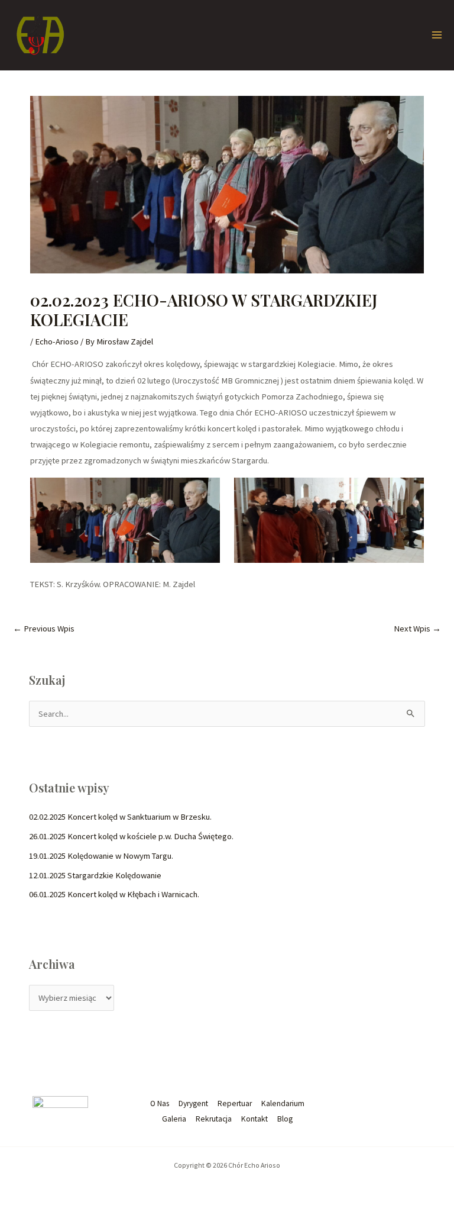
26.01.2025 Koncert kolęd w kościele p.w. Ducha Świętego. (131, 836)
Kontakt (254, 1119)
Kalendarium (282, 1103)
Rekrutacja (214, 1119)
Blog (285, 1119)
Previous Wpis (43, 628)
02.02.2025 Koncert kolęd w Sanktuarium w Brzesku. (120, 816)
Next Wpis (417, 628)
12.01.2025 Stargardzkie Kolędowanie (95, 875)
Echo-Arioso (57, 341)
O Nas (159, 1103)
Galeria (174, 1119)
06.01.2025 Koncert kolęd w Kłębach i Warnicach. (114, 894)
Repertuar (235, 1103)
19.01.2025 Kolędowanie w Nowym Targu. (101, 855)
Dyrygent (193, 1103)
